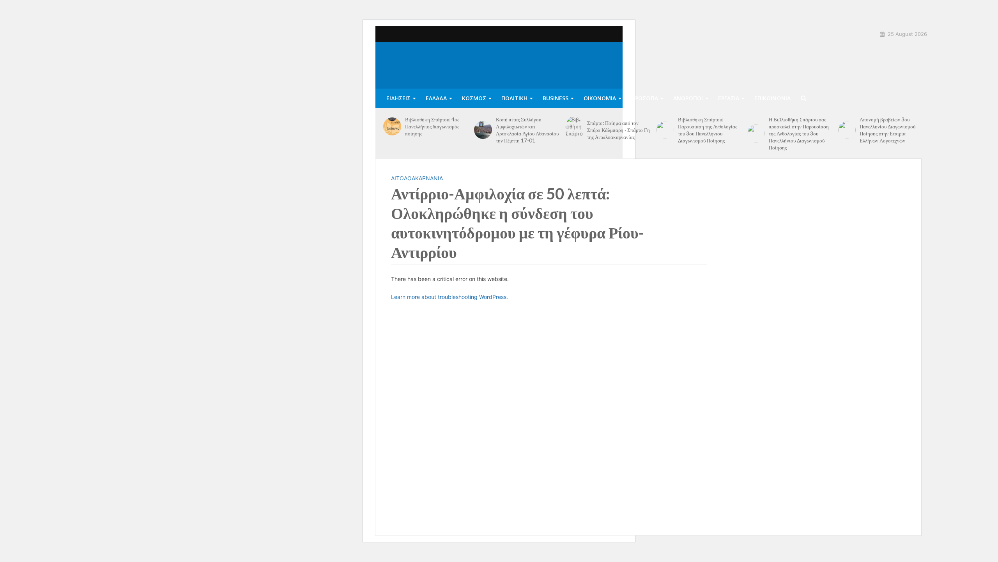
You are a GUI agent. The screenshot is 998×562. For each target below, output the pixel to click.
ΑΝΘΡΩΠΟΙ (688, 98)
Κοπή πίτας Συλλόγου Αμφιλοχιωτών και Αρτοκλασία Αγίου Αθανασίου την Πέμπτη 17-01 (527, 130)
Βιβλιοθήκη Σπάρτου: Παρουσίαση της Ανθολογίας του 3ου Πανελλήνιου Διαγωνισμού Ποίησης (707, 130)
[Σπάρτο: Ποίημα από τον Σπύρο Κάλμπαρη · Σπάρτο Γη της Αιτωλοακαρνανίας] (574, 130)
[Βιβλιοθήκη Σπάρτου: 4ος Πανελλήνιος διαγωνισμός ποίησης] (392, 126)
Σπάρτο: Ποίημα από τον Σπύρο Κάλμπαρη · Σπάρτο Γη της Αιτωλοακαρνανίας (618, 130)
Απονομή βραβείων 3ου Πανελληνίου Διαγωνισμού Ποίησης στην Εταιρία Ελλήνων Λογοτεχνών (887, 130)
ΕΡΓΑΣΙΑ (728, 98)
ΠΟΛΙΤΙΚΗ (514, 98)
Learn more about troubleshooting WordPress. (449, 296)
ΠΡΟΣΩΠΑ (644, 98)
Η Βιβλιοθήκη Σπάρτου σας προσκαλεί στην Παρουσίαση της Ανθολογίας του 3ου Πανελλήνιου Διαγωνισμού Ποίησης (799, 133)
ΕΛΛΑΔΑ (436, 98)
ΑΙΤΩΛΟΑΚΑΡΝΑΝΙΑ (417, 178)
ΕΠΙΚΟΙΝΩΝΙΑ (772, 98)
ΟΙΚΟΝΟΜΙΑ (600, 98)
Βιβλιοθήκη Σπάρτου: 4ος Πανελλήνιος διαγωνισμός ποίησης (432, 126)
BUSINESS (555, 98)
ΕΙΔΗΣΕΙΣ (398, 98)
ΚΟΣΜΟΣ (474, 98)
